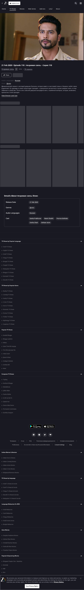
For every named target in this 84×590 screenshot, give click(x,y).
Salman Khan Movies (9, 539)
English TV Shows (8, 250)
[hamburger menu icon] (80, 3)
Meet (4, 368)
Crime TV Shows (7, 302)
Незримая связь (8, 68)
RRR (4, 569)
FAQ (29, 441)
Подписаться (15, 3)
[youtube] (49, 435)
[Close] (79, 578)
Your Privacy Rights (31, 586)
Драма (9, 83)
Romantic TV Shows (8, 309)
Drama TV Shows (8, 313)
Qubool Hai (6, 402)
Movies (22, 9)
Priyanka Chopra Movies (10, 550)
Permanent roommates (9, 409)
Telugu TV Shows (8, 258)
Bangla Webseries (8, 524)
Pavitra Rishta (7, 394)
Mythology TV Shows (9, 320)
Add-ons (42, 9)
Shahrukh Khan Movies (9, 546)
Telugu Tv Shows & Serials (10, 491)
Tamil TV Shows (7, 247)
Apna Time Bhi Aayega (9, 346)
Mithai (5, 343)
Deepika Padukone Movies (10, 535)
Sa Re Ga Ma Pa (7, 398)
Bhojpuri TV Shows (8, 272)
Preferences (14, 445)
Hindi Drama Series (8, 521)
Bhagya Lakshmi (7, 339)
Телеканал (12, 441)
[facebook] (33, 435)
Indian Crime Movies (9, 469)
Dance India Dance (8, 405)
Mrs (4, 572)
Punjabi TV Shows (8, 265)
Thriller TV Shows (8, 317)
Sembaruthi (6, 365)
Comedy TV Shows (8, 295)
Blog (70, 445)
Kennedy (5, 565)
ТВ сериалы (28, 68)
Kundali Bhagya (7, 335)
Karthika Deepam (8, 413)
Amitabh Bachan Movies (10, 543)
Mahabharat (6, 387)
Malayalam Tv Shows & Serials (11, 498)
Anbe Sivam (6, 354)
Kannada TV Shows (8, 276)
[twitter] (44, 435)
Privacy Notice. (59, 582)
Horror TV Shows (8, 306)
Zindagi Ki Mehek (8, 361)
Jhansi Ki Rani (7, 357)
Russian (17, 80)
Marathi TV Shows (8, 280)
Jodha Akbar (6, 391)
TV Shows (13, 9)
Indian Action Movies (9, 465)
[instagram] (38, 435)
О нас (22, 441)
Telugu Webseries (8, 517)
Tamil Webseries (7, 513)
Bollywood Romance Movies (11, 473)
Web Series (32, 9)
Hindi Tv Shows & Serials (10, 484)
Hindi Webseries (7, 510)
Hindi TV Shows (7, 254)
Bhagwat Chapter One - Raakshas (12, 561)
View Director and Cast (9, 95)
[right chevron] (2, 124)
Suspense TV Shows (8, 324)
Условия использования (66, 441)
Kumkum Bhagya (8, 383)
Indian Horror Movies (9, 458)
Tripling (5, 380)
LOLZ (50, 9)
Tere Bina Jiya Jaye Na (9, 350)
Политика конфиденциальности (45, 441)
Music (58, 9)
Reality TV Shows (8, 291)
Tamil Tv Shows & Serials (10, 487)
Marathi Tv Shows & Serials (11, 495)
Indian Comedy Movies (9, 462)
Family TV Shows (7, 298)
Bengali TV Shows (8, 261)
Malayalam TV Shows (9, 269)
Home (4, 9)
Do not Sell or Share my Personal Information (36, 445)
